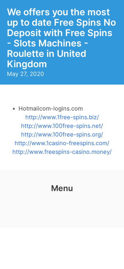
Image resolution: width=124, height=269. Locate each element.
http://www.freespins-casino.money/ (62, 151)
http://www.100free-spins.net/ (62, 125)
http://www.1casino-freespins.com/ (62, 143)
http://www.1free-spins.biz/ (62, 117)
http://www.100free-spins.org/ (62, 134)
